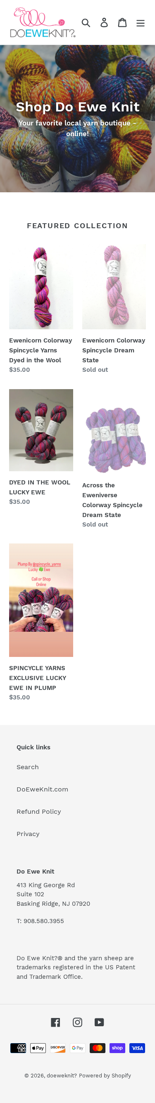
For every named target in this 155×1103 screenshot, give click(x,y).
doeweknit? (62, 1075)
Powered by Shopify (105, 1075)
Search (28, 767)
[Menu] (140, 22)
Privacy (28, 834)
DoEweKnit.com (42, 789)
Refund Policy (39, 811)
